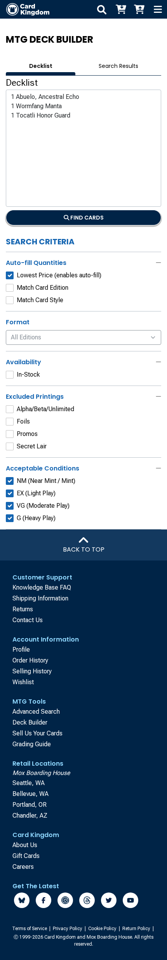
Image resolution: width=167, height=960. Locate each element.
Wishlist (23, 682)
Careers (23, 866)
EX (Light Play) (36, 493)
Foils (23, 421)
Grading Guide (31, 744)
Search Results (118, 66)
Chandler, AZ (29, 815)
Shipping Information (40, 598)
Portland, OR (29, 804)
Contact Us (27, 620)
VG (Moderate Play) (43, 505)
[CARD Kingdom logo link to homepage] (24, 9)
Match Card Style (40, 300)
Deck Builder (29, 722)
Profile (21, 649)
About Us (24, 845)
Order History (30, 660)
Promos (27, 434)
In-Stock (28, 374)
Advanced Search (36, 711)
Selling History (32, 671)
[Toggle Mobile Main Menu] (157, 9)
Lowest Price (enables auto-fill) (59, 275)
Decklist (40, 66)
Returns (22, 609)
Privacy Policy (68, 928)
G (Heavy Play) (36, 518)
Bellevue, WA (30, 793)
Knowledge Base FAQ (41, 587)
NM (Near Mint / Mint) (46, 480)
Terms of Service (30, 928)
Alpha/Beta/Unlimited (45, 409)
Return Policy (136, 928)
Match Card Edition (42, 287)
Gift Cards (26, 856)
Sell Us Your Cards (37, 733)
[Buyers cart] (120, 9)
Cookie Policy (103, 928)
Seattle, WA (28, 783)
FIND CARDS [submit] (86, 217)
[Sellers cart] (139, 9)
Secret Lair (32, 446)
